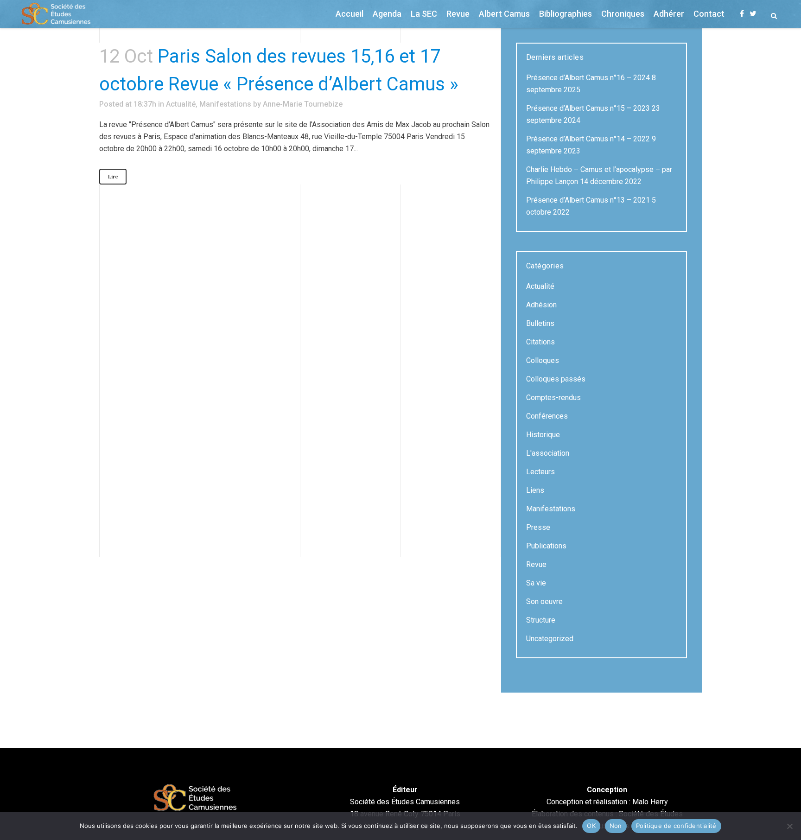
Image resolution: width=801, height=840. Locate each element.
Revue (536, 564)
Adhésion (541, 304)
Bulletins (540, 323)
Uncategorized (549, 638)
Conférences (547, 416)
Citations (540, 341)
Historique (543, 434)
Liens (535, 490)
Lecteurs (540, 471)
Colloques (542, 360)
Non (616, 825)
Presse (538, 527)
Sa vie (536, 583)
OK (591, 825)
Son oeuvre (544, 601)
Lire (113, 176)
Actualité (181, 104)
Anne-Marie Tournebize (303, 104)
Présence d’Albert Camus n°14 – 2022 (588, 138)
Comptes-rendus (553, 397)
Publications (546, 545)
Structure (540, 620)
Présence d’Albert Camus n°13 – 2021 (588, 200)
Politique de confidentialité (676, 825)
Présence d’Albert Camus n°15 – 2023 (588, 108)
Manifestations (225, 104)
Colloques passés (555, 379)
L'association (547, 453)
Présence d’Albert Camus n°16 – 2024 (588, 77)
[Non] (789, 826)
